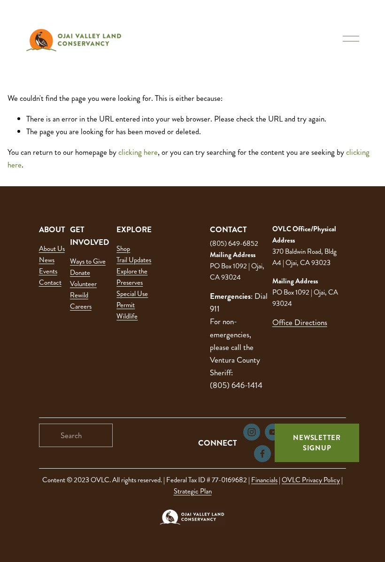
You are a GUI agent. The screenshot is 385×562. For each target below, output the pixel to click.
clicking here (138, 152)
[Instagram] (251, 432)
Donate (80, 272)
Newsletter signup (317, 443)
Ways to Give (88, 261)
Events (48, 271)
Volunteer (83, 284)
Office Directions (299, 322)
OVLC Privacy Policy (311, 480)
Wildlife (127, 316)
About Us (52, 248)
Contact (50, 282)
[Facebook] (262, 453)
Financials (264, 480)
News (46, 260)
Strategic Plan (193, 491)
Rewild (79, 295)
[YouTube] (273, 432)
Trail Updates (133, 260)
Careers (81, 306)
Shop (123, 248)
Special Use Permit (132, 299)
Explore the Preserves (131, 277)
